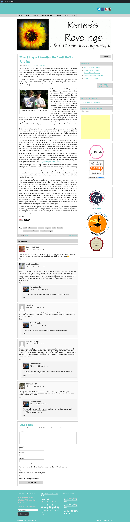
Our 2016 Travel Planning (92, 73)
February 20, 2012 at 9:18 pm (39, 404)
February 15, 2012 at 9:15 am (35, 249)
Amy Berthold (70, 504)
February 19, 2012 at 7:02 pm (35, 386)
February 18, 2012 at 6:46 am (35, 344)
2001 (25, 228)
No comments (73, 235)
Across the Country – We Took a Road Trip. (71, 511)
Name (21, 447)
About (28, 15)
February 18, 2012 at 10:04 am (39, 366)
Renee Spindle (43, 65)
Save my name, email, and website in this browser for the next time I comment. (43, 467)
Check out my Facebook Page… (104, 85)
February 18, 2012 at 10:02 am (39, 325)
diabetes (40, 228)
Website (21, 458)
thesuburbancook (33, 247)
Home (20, 15)
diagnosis (48, 228)
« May (42, 514)
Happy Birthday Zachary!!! (92, 70)
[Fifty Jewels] (96, 209)
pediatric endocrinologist (31, 231)
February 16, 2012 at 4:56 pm (39, 289)
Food (66, 15)
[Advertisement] (95, 127)
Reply (20, 259)
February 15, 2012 (31, 65)
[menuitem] (1, 1)
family (54, 228)
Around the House (46, 15)
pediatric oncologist (46, 231)
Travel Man (58, 15)
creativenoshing (32, 264)
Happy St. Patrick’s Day (91, 78)
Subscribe (23, 514)
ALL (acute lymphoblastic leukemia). (50, 162)
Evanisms (35, 15)
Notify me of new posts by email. (29, 478)
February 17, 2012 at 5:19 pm (35, 308)
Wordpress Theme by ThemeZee (104, 520)
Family (26, 235)
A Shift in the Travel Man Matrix (93, 75)
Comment (22, 431)
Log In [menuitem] (6, 1)
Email (21, 453)
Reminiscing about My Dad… (92, 67)
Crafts (73, 15)
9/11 (29, 228)
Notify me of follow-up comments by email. (32, 473)
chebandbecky (31, 384)
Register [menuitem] (11, 1)
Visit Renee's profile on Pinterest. (91, 102)
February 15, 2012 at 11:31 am (35, 266)
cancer (35, 228)
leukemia (59, 228)
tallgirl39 (29, 305)
